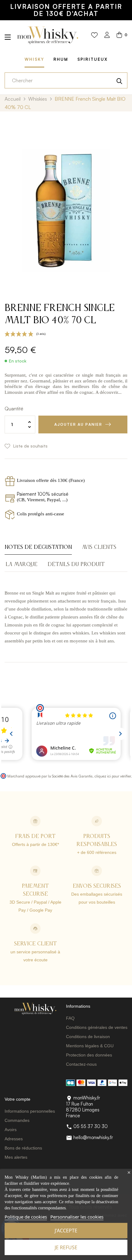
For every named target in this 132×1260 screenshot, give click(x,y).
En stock (17, 361)
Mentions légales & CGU (90, 1045)
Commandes (17, 1120)
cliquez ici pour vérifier (113, 775)
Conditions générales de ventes (96, 1027)
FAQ (70, 1018)
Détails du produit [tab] (76, 564)
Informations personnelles (30, 1111)
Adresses (14, 1138)
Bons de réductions (23, 1148)
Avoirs (11, 1129)
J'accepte (66, 1230)
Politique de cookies (26, 1217)
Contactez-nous (81, 1064)
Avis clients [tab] (99, 547)
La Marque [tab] (21, 564)
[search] (119, 80)
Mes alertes (16, 1157)
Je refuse (66, 1247)
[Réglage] (107, 35)
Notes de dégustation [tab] (38, 547)
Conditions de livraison (88, 1036)
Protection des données (89, 1055)
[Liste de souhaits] (94, 35)
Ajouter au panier (78, 424)
